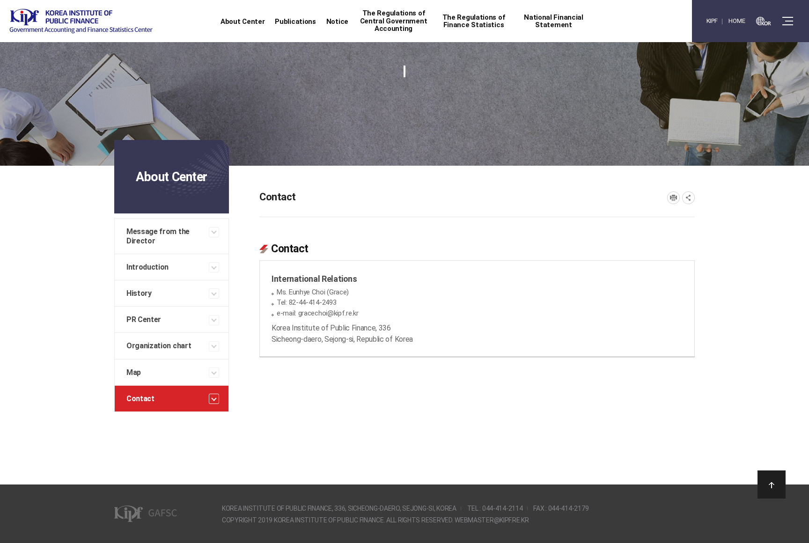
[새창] (763, 21)
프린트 (673, 197)
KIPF (712, 20)
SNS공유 (688, 197)
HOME (736, 20)
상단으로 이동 (772, 484)
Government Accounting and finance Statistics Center (81, 21)
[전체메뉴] (788, 21)
